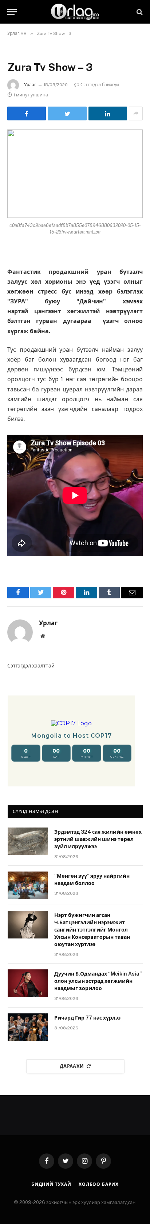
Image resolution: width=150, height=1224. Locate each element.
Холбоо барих (99, 1184)
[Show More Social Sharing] (136, 113)
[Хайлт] (139, 12)
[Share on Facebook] (26, 113)
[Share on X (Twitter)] (67, 113)
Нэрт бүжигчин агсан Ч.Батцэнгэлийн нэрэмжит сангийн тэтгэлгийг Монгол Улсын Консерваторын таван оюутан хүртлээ (92, 929)
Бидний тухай (51, 1184)
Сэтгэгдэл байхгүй (99, 84)
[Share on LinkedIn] (107, 113)
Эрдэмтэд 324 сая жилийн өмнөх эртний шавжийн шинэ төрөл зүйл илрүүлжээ (98, 839)
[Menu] (12, 12)
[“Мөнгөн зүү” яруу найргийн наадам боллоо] (28, 885)
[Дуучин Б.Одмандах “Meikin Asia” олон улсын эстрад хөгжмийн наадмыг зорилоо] (28, 983)
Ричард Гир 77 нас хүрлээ (87, 1018)
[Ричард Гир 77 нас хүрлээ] (28, 1027)
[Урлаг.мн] (75, 12)
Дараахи (72, 1066)
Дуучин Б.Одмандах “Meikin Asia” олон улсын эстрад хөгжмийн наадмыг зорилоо (98, 981)
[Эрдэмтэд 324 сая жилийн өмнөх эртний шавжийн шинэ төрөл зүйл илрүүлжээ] (28, 841)
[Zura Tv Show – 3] (75, 173)
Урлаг (30, 84)
